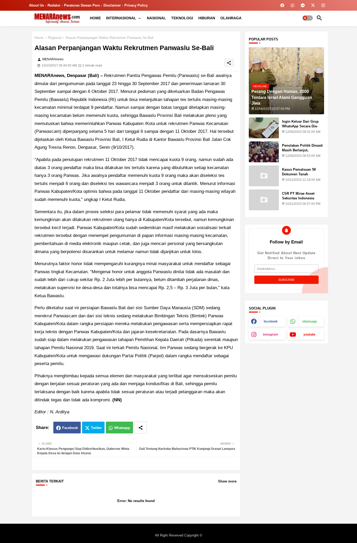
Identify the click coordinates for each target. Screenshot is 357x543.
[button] (307, 18)
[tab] (95, 18)
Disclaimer (112, 5)
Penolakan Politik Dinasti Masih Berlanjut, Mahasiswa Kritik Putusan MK (303, 153)
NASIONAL (156, 18)
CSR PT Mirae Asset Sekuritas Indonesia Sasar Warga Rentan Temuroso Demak (298, 201)
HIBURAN (206, 18)
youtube (309, 334)
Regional (54, 38)
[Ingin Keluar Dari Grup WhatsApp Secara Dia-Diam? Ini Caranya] (264, 127)
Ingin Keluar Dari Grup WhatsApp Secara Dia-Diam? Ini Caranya (300, 126)
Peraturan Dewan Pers (82, 5)
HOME (95, 18)
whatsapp (309, 321)
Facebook (70, 428)
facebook (271, 321)
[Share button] (140, 427)
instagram (270, 334)
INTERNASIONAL (121, 18)
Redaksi (54, 5)
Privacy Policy (136, 5)
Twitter (96, 428)
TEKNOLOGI (182, 18)
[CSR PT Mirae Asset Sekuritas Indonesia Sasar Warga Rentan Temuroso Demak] (264, 199)
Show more (227, 481)
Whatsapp (122, 428)
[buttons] (282, 5)
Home (38, 38)
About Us (36, 5)
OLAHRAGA (230, 18)
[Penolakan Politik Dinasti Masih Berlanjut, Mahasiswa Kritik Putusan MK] (264, 151)
